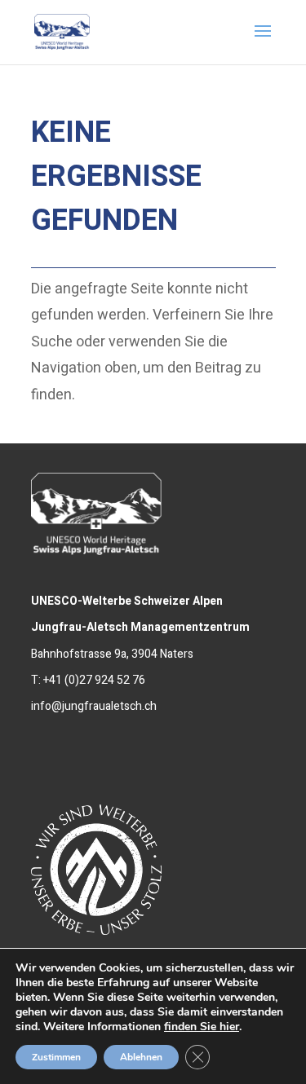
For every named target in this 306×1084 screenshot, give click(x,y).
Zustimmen (56, 1057)
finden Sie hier (201, 1026)
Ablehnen (141, 1057)
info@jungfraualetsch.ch (94, 706)
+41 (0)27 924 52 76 (94, 680)
